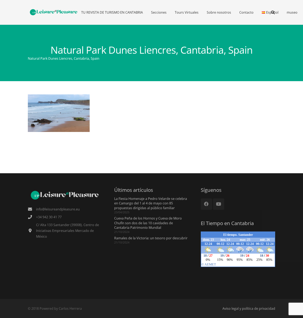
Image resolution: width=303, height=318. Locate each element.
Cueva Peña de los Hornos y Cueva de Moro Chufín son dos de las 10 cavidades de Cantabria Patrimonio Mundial (148, 223)
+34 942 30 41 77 (49, 217)
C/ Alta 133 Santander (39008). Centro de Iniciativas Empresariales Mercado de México (67, 231)
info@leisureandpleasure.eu (58, 209)
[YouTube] (218, 204)
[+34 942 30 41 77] (32, 217)
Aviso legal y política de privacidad (248, 308)
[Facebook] (206, 204)
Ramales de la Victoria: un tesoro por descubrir (151, 238)
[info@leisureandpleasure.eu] (32, 209)
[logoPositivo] (54, 12)
